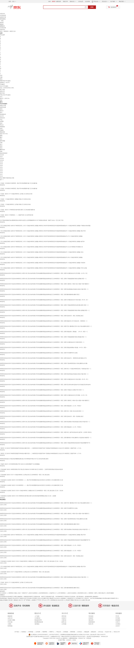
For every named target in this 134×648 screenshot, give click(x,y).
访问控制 (29, 598)
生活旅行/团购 (11, 620)
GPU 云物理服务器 (52, 600)
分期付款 (64, 620)
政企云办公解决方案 (82, 600)
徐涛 (1, 123)
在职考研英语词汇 (43, 593)
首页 (1, 31)
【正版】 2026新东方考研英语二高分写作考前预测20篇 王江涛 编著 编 (18, 188)
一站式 (91, 598)
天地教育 (2, 84)
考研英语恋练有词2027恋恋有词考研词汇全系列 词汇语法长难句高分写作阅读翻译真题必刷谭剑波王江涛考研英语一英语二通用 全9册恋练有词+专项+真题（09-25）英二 (44, 379)
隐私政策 (93, 631)
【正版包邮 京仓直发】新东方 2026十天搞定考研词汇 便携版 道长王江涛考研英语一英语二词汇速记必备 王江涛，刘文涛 (31, 490)
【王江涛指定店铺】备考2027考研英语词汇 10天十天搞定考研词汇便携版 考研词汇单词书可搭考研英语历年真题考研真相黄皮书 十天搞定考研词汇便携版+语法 (41, 252)
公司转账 (64, 624)
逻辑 (1, 135)
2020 (1, 165)
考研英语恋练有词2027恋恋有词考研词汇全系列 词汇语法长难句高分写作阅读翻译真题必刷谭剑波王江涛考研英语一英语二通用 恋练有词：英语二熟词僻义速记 (41, 315)
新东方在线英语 (72, 593)
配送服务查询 (38, 620)
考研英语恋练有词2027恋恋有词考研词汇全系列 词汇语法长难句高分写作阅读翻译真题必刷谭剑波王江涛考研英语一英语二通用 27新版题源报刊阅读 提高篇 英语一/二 (43, 278)
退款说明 (91, 620)
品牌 (89, 600)
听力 (1, 144)
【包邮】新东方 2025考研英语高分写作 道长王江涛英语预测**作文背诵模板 (20, 464)
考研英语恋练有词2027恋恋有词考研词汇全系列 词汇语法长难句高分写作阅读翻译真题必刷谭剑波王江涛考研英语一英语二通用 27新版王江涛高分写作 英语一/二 (42, 390)
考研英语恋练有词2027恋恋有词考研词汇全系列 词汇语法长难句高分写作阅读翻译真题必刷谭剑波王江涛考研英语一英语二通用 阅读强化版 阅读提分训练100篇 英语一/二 (44, 374)
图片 (12, 600)
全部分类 (2, 13)
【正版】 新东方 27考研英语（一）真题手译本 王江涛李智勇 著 (16, 215)
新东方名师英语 (33, 593)
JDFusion (44, 600)
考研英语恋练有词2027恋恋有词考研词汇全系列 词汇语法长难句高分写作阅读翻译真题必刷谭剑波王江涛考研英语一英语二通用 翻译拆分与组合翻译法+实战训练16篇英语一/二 (46, 437)
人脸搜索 (33, 600)
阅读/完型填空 (3, 153)
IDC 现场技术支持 (22, 598)
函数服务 (16, 600)
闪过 (1, 119)
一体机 (2, 20)
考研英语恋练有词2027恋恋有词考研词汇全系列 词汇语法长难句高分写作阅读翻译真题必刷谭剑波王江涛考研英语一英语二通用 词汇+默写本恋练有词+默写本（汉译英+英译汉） (46, 432)
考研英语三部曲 (13, 593)
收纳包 (2, 22)
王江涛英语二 (3, 593)
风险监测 (86, 631)
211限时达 (37, 618)
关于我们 (17, 631)
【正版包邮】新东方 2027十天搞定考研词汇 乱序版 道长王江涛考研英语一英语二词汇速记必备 (25, 474)
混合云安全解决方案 (43, 598)
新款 (20, 600)
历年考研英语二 (62, 593)
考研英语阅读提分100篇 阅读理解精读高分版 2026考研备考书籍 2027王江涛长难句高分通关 (24, 458)
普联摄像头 (3, 19)
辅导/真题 (2, 141)
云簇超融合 (63, 598)
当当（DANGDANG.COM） (7, 88)
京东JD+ (118, 626)
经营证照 (88, 638)
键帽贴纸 (2, 26)
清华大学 (2, 91)
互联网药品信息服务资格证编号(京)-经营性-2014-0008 (74, 634)
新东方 (2, 110)
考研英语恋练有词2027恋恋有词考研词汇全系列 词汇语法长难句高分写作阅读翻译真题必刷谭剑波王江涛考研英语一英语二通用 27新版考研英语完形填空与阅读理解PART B (45, 443)
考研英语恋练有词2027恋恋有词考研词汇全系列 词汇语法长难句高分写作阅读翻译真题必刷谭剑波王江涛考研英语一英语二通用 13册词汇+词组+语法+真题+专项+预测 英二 (45, 400)
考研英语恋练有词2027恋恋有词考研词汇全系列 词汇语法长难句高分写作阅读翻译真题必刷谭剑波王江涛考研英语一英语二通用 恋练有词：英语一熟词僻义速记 (41, 416)
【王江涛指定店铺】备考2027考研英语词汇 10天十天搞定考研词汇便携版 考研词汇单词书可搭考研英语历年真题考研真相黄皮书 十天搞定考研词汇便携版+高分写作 (43, 231)
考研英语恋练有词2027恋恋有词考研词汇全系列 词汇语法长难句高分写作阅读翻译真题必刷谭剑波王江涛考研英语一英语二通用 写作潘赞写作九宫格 (38, 352)
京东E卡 (118, 622)
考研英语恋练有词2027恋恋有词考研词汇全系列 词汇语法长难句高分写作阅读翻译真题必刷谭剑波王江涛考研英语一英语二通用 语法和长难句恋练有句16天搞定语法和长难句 (45, 384)
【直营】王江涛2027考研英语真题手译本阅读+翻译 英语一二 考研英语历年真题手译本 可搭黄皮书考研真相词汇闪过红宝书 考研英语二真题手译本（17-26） (41, 453)
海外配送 (37, 624)
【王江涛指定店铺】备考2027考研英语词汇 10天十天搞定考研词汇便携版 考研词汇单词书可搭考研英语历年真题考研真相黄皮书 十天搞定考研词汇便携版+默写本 (42, 241)
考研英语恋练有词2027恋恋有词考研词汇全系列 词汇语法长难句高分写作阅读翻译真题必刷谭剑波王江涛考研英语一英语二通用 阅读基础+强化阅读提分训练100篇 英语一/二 (45, 421)
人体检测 (68, 598)
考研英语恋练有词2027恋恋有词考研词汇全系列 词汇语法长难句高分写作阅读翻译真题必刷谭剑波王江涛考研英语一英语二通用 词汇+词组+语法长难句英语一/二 (42, 411)
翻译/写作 (2, 149)
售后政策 (91, 616)
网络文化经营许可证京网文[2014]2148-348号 (73, 636)
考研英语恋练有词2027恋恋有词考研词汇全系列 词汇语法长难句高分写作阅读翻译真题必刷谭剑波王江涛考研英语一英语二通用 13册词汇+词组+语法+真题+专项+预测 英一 (45, 284)
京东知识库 (3, 15)
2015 (1, 176)
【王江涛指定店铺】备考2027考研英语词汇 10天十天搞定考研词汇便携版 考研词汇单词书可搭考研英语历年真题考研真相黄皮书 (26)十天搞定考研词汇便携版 (41, 257)
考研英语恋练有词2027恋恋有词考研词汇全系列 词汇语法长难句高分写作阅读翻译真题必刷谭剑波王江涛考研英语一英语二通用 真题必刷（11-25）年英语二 (41, 427)
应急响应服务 (3, 598)
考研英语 (6, 31)
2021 (1, 167)
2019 (1, 163)
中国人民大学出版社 (5, 95)
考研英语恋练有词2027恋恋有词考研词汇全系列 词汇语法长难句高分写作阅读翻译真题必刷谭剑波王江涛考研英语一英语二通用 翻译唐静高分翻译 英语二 (40, 294)
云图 (1, 77)
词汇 (1, 139)
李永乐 (2, 125)
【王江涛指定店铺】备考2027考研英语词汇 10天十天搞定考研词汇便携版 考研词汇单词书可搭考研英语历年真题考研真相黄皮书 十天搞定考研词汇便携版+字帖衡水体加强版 (45, 225)
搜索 (91, 7)
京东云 (74, 640)
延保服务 (118, 620)
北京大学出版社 (4, 86)
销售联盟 (72, 631)
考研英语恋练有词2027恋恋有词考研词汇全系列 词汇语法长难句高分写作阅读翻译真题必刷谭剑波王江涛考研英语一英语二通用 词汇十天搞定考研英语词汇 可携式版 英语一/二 (45, 368)
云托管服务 (78, 598)
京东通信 (118, 624)
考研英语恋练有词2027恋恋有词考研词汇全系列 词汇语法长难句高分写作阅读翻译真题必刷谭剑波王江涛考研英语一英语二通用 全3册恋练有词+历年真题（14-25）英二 (44, 273)
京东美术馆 (3, 27)
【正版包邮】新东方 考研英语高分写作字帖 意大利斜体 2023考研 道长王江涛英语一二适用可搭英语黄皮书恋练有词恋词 (31, 469)
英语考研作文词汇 (82, 593)
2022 (1, 169)
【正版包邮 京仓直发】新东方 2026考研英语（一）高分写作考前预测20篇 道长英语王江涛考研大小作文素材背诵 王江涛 (31, 485)
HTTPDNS (38, 600)
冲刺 (1, 142)
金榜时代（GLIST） (5, 82)
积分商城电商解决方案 (99, 598)
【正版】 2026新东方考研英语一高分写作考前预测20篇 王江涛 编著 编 (18, 183)
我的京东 (72, 1)
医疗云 (73, 598)
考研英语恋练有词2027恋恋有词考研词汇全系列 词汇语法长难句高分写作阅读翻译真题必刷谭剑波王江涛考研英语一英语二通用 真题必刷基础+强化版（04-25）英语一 (43, 347)
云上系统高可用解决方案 (70, 600)
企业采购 (87, 1)
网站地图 (107, 598)
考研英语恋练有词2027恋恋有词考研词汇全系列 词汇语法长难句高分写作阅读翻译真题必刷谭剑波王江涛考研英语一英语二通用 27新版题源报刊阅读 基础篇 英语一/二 (43, 337)
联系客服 (10, 626)
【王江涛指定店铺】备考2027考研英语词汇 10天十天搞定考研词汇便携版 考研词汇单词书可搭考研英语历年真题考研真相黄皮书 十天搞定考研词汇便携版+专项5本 (42, 262)
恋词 (1, 128)
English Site (108, 631)
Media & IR (117, 631)
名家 (1, 151)
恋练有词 (2, 118)
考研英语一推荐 (93, 593)
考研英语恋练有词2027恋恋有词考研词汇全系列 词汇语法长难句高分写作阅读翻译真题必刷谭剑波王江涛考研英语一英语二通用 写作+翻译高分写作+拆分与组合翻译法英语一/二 (46, 326)
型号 (82, 598)
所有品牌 (2, 35)
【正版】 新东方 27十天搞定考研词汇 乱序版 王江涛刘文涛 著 (16, 194)
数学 (1, 137)
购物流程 (10, 616)
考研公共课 (3, 105)
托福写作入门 (53, 593)
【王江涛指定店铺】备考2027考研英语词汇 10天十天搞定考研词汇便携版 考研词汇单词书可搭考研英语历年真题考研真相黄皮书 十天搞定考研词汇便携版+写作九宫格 (43, 268)
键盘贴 (2, 24)
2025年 (2, 158)
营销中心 (51, 631)
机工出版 (2, 89)
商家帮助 (44, 631)
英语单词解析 (110, 593)
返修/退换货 (92, 622)
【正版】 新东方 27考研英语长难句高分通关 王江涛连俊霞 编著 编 (17, 209)
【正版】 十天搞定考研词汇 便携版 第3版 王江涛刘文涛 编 (15, 199)
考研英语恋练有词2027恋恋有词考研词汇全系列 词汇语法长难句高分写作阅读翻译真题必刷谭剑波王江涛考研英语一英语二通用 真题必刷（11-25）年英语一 (41, 405)
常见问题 (10, 622)
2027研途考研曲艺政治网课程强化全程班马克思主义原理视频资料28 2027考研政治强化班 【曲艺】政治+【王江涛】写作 (31, 220)
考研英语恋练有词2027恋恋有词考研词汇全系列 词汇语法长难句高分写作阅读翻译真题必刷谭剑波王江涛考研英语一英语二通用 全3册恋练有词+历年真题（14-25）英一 (44, 395)
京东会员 (80, 1)
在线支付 (64, 618)
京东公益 (100, 631)
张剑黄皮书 (3, 114)
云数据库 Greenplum (54, 598)
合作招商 (37, 631)
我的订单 (65, 1)
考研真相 (2, 126)
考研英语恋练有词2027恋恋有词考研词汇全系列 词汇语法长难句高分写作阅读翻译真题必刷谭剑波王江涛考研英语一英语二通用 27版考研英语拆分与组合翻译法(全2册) (43, 363)
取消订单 (91, 624)
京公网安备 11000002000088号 (39, 634)
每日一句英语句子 (23, 593)
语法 (1, 148)
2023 (1, 171)
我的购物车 (113, 7)
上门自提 (37, 616)
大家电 (9, 624)
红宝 (1, 96)
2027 (1, 156)
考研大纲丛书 (101, 593)
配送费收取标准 (39, 622)
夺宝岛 (117, 616)
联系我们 (23, 631)
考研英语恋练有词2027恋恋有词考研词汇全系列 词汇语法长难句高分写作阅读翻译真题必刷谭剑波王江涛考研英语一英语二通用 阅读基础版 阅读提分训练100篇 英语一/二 (44, 289)
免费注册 (58, 1)
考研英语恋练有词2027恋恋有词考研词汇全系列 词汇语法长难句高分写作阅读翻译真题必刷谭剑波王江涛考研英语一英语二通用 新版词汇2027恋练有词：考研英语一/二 (44, 321)
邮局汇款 (64, 622)
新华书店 (2, 93)
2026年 (2, 160)
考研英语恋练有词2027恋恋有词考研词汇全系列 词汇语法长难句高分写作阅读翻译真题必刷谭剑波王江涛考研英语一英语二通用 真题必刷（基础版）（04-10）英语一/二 (44, 331)
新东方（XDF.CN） (5, 98)
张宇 (1, 112)
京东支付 (68, 640)
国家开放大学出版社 (5, 80)
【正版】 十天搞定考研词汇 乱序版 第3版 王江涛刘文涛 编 (15, 204)
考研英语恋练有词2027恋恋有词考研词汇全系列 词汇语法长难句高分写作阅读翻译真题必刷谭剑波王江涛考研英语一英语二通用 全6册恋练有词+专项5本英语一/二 (42, 342)
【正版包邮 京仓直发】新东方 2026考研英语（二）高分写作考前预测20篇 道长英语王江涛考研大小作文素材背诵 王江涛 (31, 480)
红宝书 (2, 116)
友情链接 (65, 631)
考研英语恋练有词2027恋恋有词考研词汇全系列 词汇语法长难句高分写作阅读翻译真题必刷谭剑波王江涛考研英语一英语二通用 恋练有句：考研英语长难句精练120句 (43, 358)
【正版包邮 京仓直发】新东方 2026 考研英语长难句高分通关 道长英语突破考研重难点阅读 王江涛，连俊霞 (28, 496)
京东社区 (79, 631)
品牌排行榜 (3, 17)
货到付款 (64, 616)
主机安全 (86, 598)
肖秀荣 (2, 121)
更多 (1, 100)
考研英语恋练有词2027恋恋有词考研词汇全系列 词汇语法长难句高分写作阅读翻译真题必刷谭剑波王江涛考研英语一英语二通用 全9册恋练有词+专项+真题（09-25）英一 (44, 299)
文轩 (1, 75)
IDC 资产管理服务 (26, 600)
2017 (1, 174)
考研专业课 (3, 107)
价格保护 (91, 618)
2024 (1, 172)
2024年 (2, 155)
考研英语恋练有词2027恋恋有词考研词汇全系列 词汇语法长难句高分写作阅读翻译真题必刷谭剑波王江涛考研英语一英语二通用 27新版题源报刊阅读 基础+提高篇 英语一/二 (45, 310)
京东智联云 (35, 598)
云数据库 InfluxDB (12, 598)
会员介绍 (10, 618)
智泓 (1, 79)
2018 (1, 162)
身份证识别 (60, 600)
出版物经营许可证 (55, 636)
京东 (21, 8)
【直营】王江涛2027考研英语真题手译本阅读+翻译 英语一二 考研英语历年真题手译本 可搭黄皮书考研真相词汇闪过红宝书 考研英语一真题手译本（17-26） (41, 448)
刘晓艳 (2, 130)
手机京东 (95, 1)
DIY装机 (118, 618)
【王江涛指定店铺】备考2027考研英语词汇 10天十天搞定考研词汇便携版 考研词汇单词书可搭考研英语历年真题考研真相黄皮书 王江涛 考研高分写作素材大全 (41, 247)
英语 (1, 146)
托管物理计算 (113, 598)
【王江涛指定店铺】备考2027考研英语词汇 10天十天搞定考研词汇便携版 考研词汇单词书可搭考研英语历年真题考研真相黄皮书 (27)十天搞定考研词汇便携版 (41, 236)
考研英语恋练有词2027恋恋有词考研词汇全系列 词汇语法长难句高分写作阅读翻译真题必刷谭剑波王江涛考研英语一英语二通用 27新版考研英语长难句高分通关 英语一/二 (44, 305)
